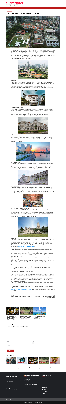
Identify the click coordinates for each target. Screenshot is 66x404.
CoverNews (36, 402)
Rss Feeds (44, 389)
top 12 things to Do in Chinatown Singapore (26, 246)
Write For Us (35, 8)
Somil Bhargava (9, 319)
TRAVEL (11, 8)
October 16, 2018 (13, 15)
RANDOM (24, 8)
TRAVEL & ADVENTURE (31, 362)
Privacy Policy (44, 387)
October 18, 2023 (13, 319)
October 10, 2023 (27, 318)
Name (8, 341)
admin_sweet (36, 318)
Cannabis (18, 8)
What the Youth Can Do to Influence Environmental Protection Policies (22, 365)
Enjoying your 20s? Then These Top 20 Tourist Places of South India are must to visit (44, 296)
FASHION (29, 8)
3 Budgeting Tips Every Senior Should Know (31, 384)
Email (34, 341)
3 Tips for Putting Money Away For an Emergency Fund (32, 385)
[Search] (59, 8)
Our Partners (41, 8)
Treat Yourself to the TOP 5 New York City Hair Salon (50, 385)
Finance (52, 362)
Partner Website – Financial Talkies (32, 375)
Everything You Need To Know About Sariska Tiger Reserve (25, 317)
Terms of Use (44, 391)
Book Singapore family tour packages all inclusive (21, 289)
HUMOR (14, 8)
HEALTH (7, 8)
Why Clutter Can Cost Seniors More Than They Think (32, 380)
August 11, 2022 (40, 318)
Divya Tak (8, 15)
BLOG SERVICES (47, 8)
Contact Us (8, 399)
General (8, 362)
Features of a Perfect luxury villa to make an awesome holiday (21, 296)
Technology (22, 362)
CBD (21, 8)
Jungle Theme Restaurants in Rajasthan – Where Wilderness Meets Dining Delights (12, 317)
